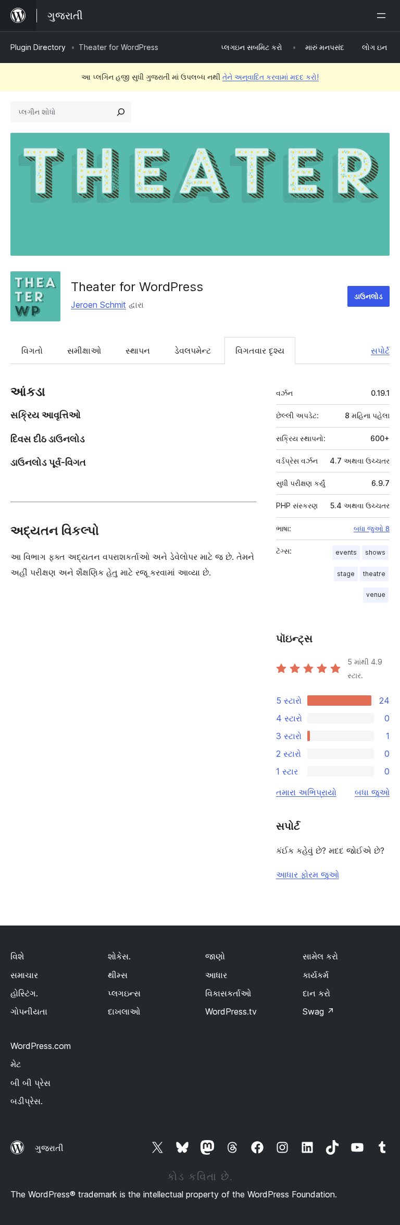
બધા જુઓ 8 (372, 528)
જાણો (215, 956)
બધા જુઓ (372, 792)
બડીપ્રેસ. (26, 1101)
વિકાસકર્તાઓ (228, 993)
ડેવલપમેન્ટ (192, 350)
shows (375, 552)
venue (375, 594)
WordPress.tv (231, 1011)
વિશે (17, 956)
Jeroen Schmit (98, 304)
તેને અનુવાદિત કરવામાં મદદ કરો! (270, 76)
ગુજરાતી (49, 1148)
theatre (374, 574)
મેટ (15, 1064)
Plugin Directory (38, 47)
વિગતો (32, 350)
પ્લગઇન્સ (124, 993)
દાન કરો (316, 993)
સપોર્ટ (380, 350)
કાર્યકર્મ (316, 975)
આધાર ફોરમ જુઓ (307, 874)
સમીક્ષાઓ (84, 350)
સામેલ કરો (320, 956)
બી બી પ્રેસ (30, 1083)
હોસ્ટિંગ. (24, 993)
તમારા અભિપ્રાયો (306, 792)
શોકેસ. (119, 956)
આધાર (216, 975)
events (346, 552)
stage (346, 574)
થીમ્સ (118, 975)
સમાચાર (24, 975)
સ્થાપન (138, 350)
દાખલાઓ (124, 1011)
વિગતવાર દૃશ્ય (259, 350)
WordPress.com (40, 1046)
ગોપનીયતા (28, 1011)
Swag (318, 1011)
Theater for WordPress (137, 286)
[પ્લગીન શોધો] (120, 112)
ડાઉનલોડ (368, 296)
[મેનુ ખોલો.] (383, 15)
